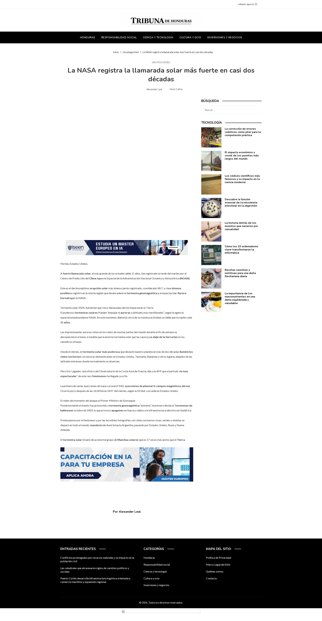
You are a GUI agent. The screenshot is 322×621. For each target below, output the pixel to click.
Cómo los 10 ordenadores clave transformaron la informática (241, 250)
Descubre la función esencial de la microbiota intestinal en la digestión (241, 203)
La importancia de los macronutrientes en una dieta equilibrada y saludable (240, 298)
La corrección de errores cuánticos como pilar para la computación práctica (243, 132)
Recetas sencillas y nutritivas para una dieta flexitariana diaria (240, 273)
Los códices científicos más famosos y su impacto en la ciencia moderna (242, 179)
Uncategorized (161, 62)
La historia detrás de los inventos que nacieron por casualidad (241, 226)
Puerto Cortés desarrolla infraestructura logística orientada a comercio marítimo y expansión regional (95, 580)
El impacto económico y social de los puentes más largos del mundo (242, 156)
